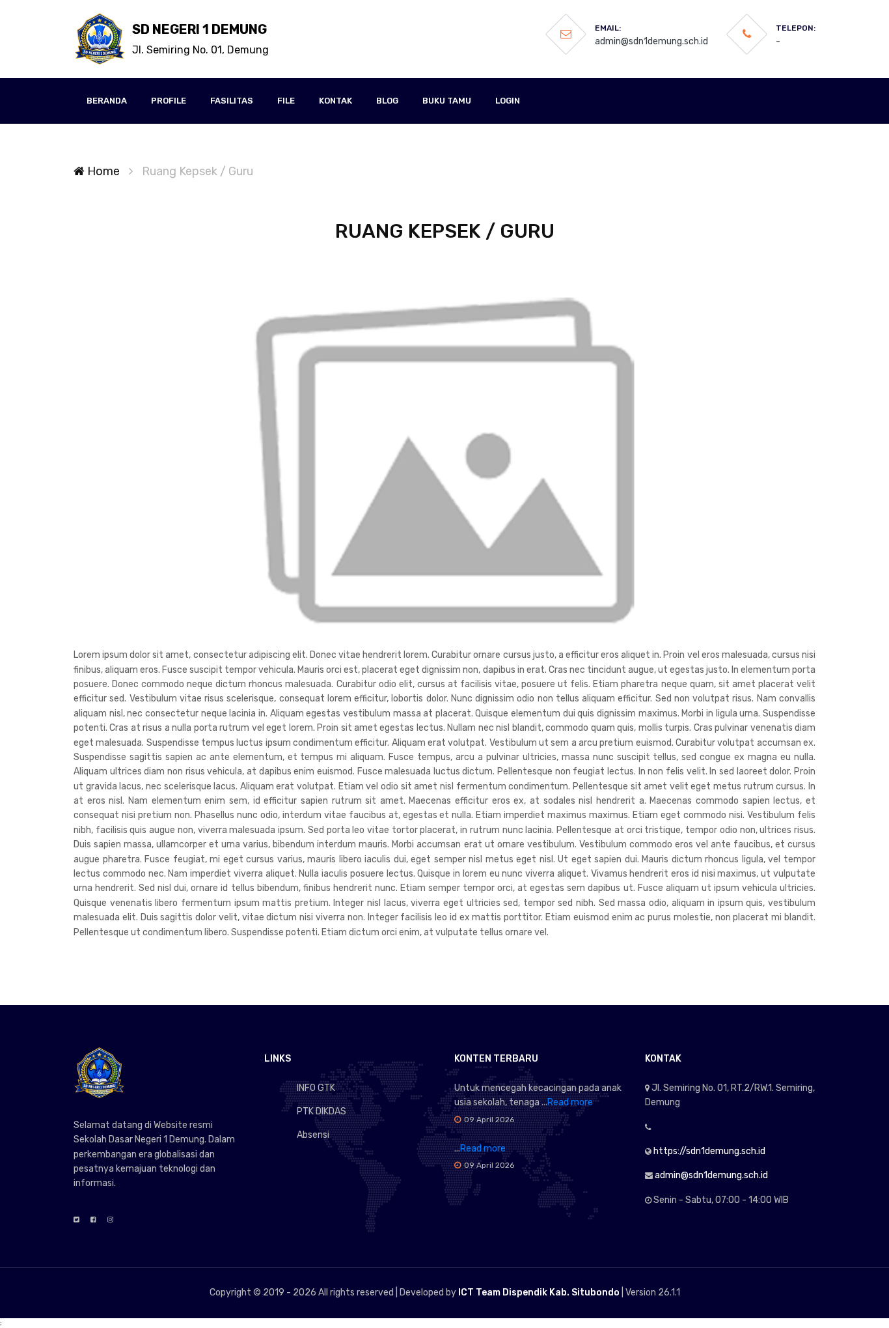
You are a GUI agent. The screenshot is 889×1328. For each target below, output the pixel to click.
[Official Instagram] (110, 1220)
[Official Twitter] (76, 1220)
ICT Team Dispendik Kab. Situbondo (539, 1292)
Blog (387, 101)
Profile (168, 101)
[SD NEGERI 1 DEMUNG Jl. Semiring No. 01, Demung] (100, 39)
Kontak (335, 101)
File (286, 101)
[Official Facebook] (93, 1220)
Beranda (107, 101)
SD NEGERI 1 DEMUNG (200, 38)
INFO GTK (316, 1088)
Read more (570, 1102)
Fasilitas (231, 101)
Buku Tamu (446, 101)
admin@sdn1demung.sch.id (651, 41)
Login (507, 101)
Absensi (313, 1134)
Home (102, 171)
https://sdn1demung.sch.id (709, 1151)
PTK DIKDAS (321, 1111)
